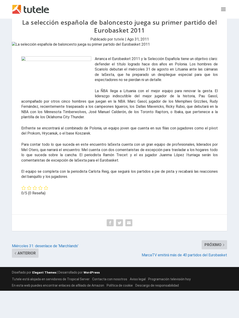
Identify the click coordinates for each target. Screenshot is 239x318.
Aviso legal (138, 279)
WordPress (92, 272)
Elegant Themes (44, 272)
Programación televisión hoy (169, 279)
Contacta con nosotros (109, 279)
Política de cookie (120, 285)
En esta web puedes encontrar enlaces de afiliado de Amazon (58, 285)
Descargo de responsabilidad (157, 285)
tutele (119, 39)
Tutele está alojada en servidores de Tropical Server (51, 279)
